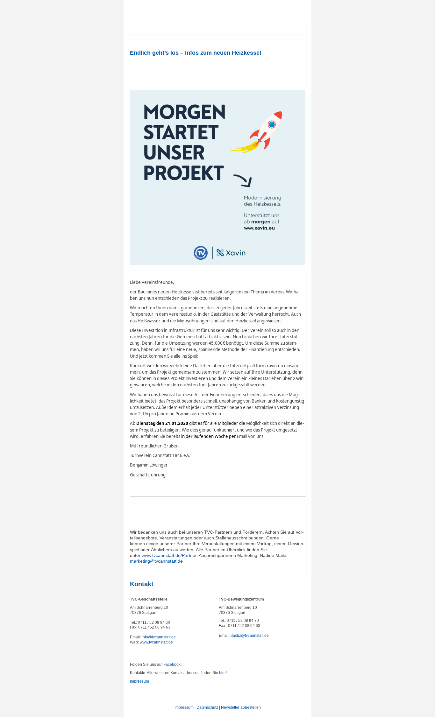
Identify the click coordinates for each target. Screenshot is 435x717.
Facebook (172, 664)
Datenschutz (207, 707)
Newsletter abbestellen (241, 707)
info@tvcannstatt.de (159, 637)
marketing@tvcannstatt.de (156, 561)
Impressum (139, 681)
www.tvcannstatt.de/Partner (169, 555)
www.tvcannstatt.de (156, 642)
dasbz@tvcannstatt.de (250, 635)
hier (222, 673)
